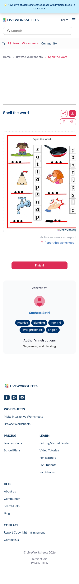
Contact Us (11, 539)
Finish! (39, 265)
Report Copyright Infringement (24, 532)
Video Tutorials (50, 450)
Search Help (12, 506)
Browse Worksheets (17, 424)
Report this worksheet (59, 242)
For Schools (47, 472)
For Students (48, 465)
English (52, 330)
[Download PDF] (72, 113)
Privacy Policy (39, 562)
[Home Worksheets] (3, 43)
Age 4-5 (56, 323)
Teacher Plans (13, 443)
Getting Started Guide (54, 443)
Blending (39, 323)
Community (12, 498)
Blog (7, 513)
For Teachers (48, 457)
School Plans (12, 450)
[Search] (7, 30)
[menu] (73, 19)
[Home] (21, 19)
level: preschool (32, 330)
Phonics (22, 323)
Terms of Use (39, 558)
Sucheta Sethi (39, 313)
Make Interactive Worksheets (23, 416)
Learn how (39, 8)
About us (10, 491)
